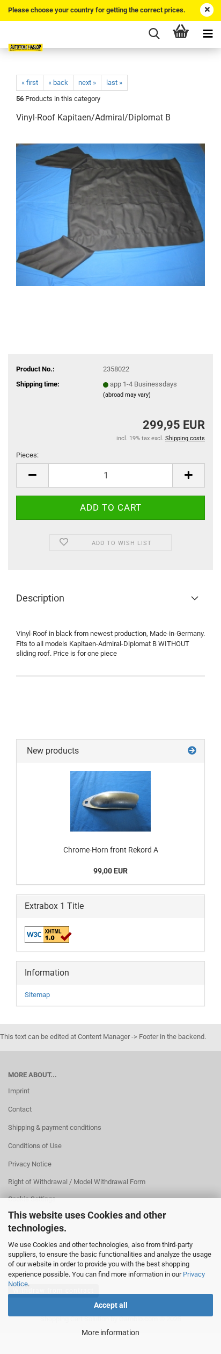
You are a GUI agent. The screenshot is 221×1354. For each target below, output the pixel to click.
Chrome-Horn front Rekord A (110, 850)
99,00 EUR (110, 870)
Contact (20, 1109)
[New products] (192, 751)
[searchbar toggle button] (154, 34)
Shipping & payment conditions (54, 1127)
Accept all (111, 1305)
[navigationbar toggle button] (207, 34)
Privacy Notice (29, 1164)
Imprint (19, 1091)
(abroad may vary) (127, 394)
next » (87, 82)
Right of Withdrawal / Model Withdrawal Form (76, 1182)
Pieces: (27, 455)
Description (40, 598)
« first (29, 82)
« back (58, 82)
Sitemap (37, 995)
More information (110, 1332)
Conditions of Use (35, 1146)
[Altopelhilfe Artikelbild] (110, 214)
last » (114, 82)
